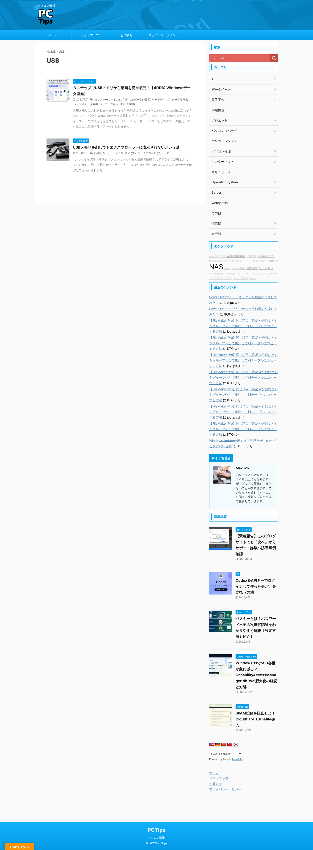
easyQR (213, 256)
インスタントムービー (264, 273)
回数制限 (252, 268)
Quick (227, 268)
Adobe (273, 261)
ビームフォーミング (220, 278)
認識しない (101, 153)
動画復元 (132, 104)
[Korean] (236, 744)
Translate (237, 759)
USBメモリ (117, 153)
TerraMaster (266, 256)
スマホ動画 (238, 268)
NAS (216, 267)
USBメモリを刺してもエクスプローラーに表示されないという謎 (126, 147)
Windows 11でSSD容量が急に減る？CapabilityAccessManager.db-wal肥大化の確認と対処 (256, 675)
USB (123, 104)
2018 (222, 256)
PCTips (156, 830)
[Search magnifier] (274, 58)
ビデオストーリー (242, 261)
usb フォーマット (105, 99)
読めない (130, 153)
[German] (218, 744)
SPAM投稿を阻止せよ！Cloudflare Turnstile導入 (255, 719)
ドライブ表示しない (149, 153)
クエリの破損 (240, 278)
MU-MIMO (266, 268)
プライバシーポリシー (163, 35)
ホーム (53, 35)
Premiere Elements (220, 261)
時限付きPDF (260, 261)
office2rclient (217, 273)
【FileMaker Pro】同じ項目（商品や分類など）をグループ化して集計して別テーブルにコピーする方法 (243, 325)
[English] (212, 744)
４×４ (252, 278)
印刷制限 (252, 256)
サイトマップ (90, 35)
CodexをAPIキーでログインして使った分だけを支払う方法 (256, 586)
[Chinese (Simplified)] (224, 744)
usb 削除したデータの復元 (134, 99)
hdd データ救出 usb (91, 104)
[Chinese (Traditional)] (230, 744)
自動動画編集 (235, 256)
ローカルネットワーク (238, 273)
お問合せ (127, 35)
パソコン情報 (156, 837)
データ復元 (111, 104)
